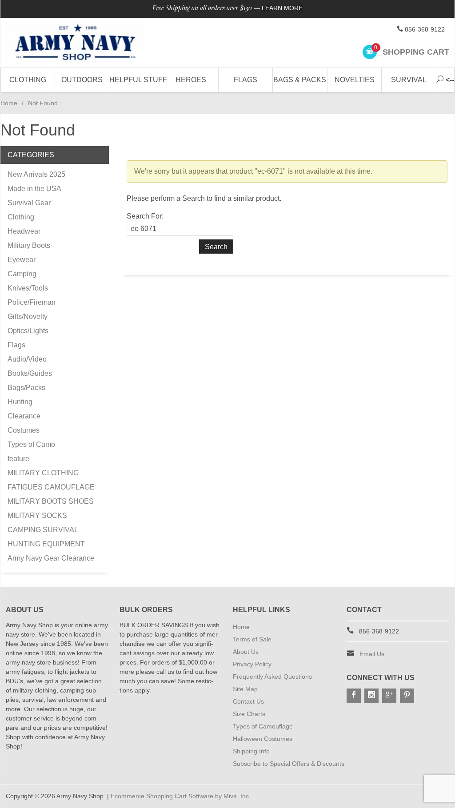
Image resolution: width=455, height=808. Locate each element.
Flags (245, 80)
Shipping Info (251, 751)
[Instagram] (371, 696)
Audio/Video (27, 359)
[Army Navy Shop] (76, 42)
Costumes (24, 430)
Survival (409, 80)
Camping (22, 274)
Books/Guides (30, 373)
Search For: (145, 216)
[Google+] (389, 696)
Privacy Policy (252, 664)
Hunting (20, 402)
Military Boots (29, 245)
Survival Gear (29, 203)
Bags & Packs (299, 80)
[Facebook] (354, 696)
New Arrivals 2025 (36, 174)
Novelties (355, 80)
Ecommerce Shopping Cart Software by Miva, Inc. (181, 796)
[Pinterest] (407, 696)
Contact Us (248, 701)
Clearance (24, 416)
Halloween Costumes (262, 738)
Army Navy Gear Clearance (51, 558)
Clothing (27, 80)
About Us (246, 651)
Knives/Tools (28, 288)
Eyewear (22, 259)
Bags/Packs (26, 387)
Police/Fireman (32, 302)
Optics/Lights (28, 330)
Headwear (24, 231)
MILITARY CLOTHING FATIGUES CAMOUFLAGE (51, 480)
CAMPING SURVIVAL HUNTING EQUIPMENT (46, 537)
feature (18, 458)
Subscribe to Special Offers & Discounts (288, 763)
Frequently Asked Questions (272, 676)
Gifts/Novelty (28, 316)
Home (8, 103)
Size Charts (249, 713)
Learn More (282, 8)
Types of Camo (31, 444)
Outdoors (82, 80)
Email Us (371, 653)
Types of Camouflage (263, 726)
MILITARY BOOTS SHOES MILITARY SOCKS (51, 508)
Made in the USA (34, 188)
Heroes (191, 80)
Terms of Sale (252, 639)
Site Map (245, 689)
